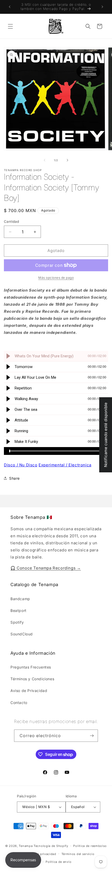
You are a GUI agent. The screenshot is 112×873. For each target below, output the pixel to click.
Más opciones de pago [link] (56, 278)
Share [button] (14, 478)
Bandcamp (20, 599)
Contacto (18, 702)
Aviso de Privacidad (28, 690)
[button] (10, 26)
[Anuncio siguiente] (102, 7)
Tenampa (26, 846)
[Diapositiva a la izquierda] (44, 160)
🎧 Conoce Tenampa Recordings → (45, 567)
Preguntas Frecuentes (30, 667)
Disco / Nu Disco (21, 464)
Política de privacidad (39, 854)
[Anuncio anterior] (9, 7)
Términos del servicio (78, 854)
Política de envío (58, 862)
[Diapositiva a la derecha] (67, 160)
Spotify (17, 622)
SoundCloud (21, 634)
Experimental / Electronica (65, 464)
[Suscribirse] (92, 736)
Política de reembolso (90, 846)
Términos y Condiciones (32, 679)
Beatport (18, 610)
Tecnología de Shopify (51, 846)
